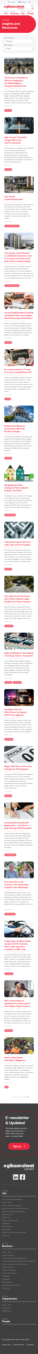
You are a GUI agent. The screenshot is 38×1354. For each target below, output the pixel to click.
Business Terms (19, 1345)
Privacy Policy (6, 1345)
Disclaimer (30, 1345)
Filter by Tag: (8, 45)
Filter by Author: (9, 38)
